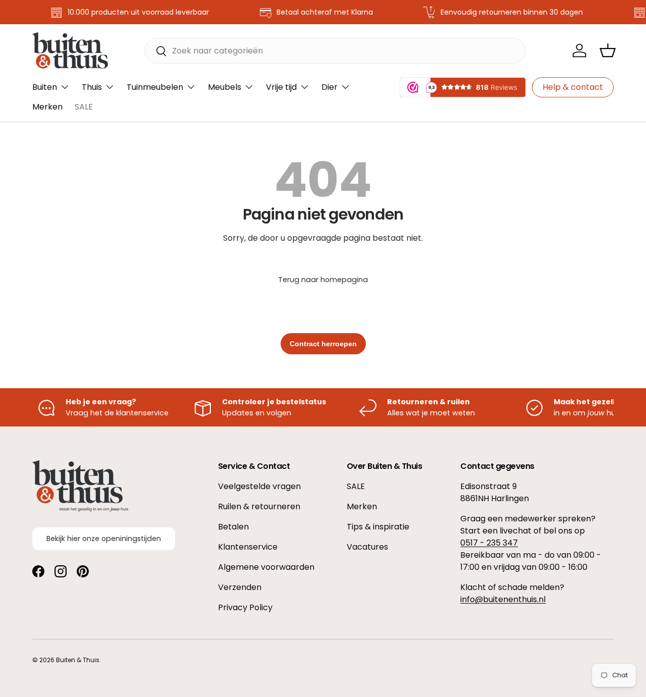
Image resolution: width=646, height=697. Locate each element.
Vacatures (367, 547)
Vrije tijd (281, 87)
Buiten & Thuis (77, 660)
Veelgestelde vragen (259, 486)
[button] (608, 50)
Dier (329, 87)
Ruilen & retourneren (259, 506)
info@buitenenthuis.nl (503, 599)
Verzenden (239, 587)
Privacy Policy (245, 607)
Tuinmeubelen (155, 87)
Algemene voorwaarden (266, 567)
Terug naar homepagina (323, 280)
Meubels (224, 87)
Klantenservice (248, 547)
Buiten (44, 87)
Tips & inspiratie (378, 526)
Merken (47, 107)
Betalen (233, 526)
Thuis (92, 87)
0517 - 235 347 (489, 543)
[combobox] (335, 51)
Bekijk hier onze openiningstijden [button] (103, 538)
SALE (84, 107)
